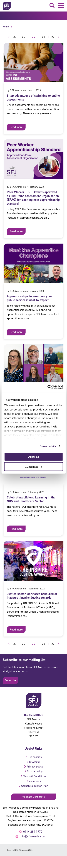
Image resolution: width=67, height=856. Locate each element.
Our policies (35, 757)
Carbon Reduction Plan (34, 786)
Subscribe (10, 680)
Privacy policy (35, 766)
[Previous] (8, 37)
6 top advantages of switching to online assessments (33, 97)
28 (43, 37)
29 (52, 37)
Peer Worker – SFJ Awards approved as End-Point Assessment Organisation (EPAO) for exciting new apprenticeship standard (33, 198)
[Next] (59, 37)
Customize (31, 466)
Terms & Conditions (34, 776)
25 (14, 37)
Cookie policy (35, 771)
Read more (16, 127)
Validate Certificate (33, 797)
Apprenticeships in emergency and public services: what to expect (30, 298)
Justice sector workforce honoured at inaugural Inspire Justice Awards (32, 596)
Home (6, 26)
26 (23, 37)
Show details (48, 446)
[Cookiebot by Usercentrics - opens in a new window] (48, 387)
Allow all (33, 456)
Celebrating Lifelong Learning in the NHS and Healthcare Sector (31, 499)
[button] (61, 5)
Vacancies (35, 781)
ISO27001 (34, 762)
